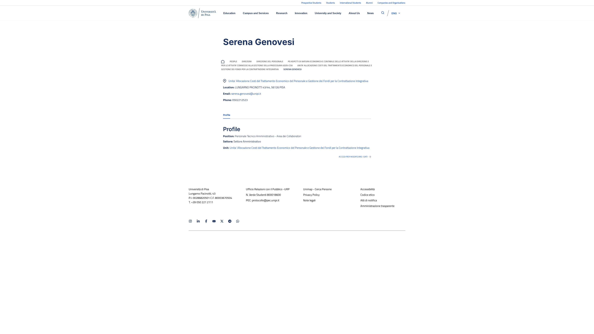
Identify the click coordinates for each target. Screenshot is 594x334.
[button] (394, 13)
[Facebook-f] (206, 221)
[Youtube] (214, 221)
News (370, 13)
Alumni (369, 2)
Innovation (301, 13)
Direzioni (247, 61)
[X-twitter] (222, 221)
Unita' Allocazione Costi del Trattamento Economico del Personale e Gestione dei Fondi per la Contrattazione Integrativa (298, 81)
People (233, 61)
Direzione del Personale (269, 61)
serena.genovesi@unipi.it (246, 94)
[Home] (202, 13)
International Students (350, 2)
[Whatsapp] (237, 221)
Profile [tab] (226, 115)
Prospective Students (311, 2)
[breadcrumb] (223, 61)
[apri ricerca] (382, 12)
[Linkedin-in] (198, 221)
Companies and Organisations (391, 2)
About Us (354, 13)
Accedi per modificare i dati (353, 156)
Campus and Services (256, 13)
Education (229, 13)
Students (330, 2)
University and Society (328, 13)
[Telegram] (229, 221)
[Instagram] (190, 221)
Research (281, 13)
